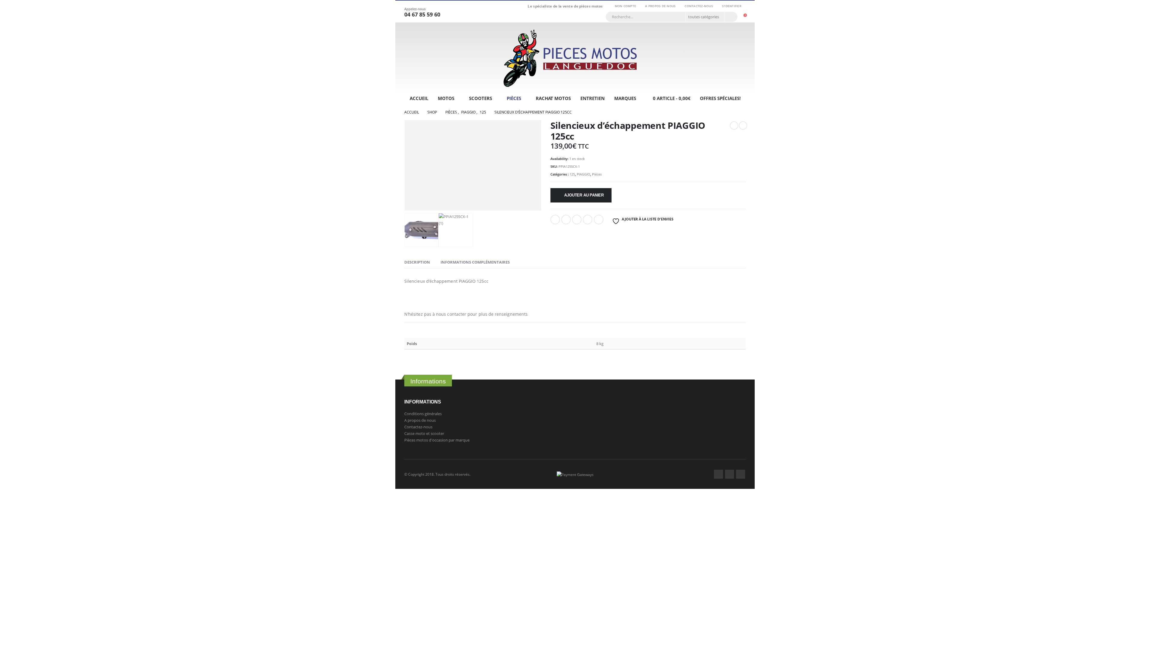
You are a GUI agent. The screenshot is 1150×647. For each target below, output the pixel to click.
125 (572, 174)
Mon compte (625, 6)
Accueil (419, 98)
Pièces (514, 98)
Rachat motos (553, 98)
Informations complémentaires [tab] (475, 262)
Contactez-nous (699, 6)
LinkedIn (577, 219)
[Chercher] (730, 17)
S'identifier (731, 6)
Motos (446, 98)
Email (598, 219)
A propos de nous (660, 6)
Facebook (555, 219)
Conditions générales (423, 413)
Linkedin (740, 474)
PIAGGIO (583, 174)
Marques (625, 98)
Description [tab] (417, 262)
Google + (587, 219)
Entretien (592, 98)
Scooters (480, 98)
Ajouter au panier (584, 195)
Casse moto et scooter (424, 433)
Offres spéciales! (720, 98)
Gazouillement (566, 219)
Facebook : (718, 474)
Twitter (729, 474)
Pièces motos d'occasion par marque (437, 440)
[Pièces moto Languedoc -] (570, 58)
